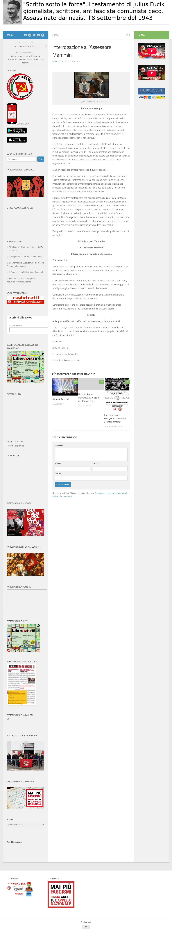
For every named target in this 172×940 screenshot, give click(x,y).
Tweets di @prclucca (15, 446)
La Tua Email (15, 325)
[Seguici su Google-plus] (42, 35)
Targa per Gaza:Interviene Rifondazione (25, 256)
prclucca (58, 62)
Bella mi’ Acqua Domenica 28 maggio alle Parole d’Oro (88, 397)
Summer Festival (60, 399)
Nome (58, 464)
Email (96, 464)
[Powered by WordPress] (17, 934)
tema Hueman (37, 934)
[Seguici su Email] (25, 35)
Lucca (55, 35)
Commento (60, 445)
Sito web (58, 473)
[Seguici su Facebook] (29, 35)
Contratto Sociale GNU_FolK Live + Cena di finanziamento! (115, 418)
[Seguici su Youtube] (38, 35)
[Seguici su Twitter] (34, 35)
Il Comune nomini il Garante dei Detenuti (26, 272)
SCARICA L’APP (23, 124)
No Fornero (12, 27)
